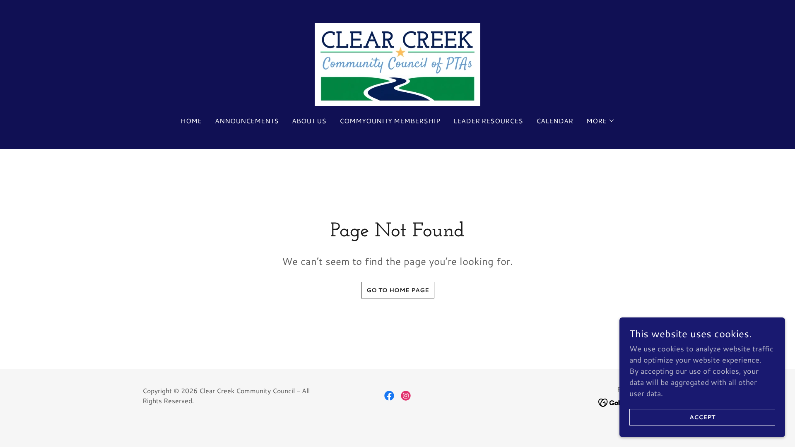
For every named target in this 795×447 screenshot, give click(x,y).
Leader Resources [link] (488, 120)
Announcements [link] (247, 120)
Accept (702, 417)
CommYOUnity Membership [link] (390, 120)
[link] (397, 63)
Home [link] (191, 120)
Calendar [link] (554, 120)
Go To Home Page (397, 290)
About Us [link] (309, 120)
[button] (600, 121)
